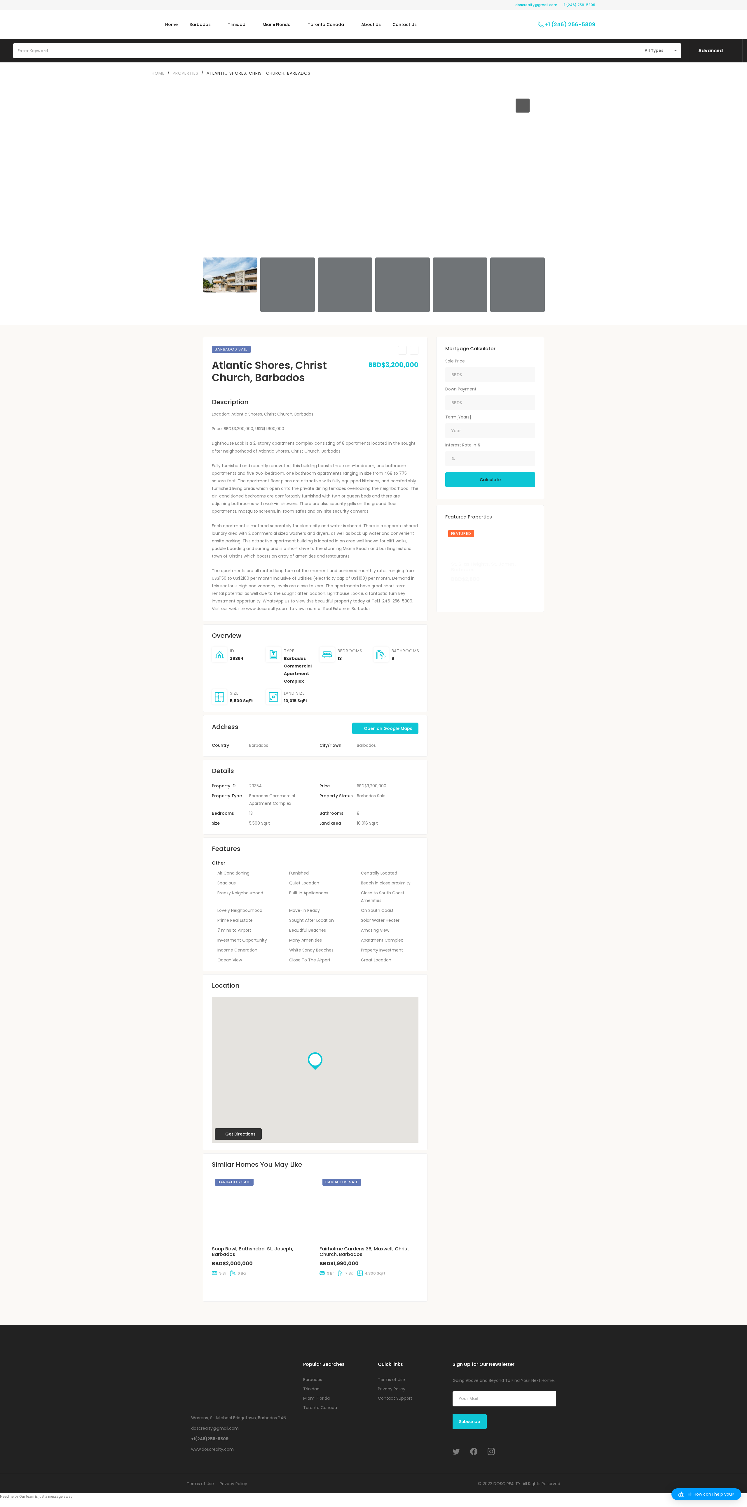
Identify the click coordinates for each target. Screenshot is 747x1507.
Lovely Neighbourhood (239, 910)
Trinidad (311, 1389)
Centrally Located (379, 873)
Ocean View (229, 960)
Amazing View (375, 930)
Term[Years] (458, 417)
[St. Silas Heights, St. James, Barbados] (490, 557)
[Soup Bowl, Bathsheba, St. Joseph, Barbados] (261, 1209)
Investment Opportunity (242, 940)
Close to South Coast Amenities (382, 896)
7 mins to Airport (234, 930)
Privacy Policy (391, 1389)
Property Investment (382, 950)
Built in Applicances (308, 893)
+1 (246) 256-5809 (578, 4)
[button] (216, 169)
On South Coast (377, 910)
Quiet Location (304, 883)
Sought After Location (311, 920)
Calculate (490, 480)
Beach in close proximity (386, 883)
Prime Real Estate (235, 920)
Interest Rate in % (463, 445)
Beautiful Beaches (307, 930)
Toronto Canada (320, 1407)
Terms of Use (391, 1379)
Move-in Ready (304, 910)
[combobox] (660, 50)
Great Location (376, 960)
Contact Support (395, 1398)
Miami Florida (316, 1398)
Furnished (299, 873)
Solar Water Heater (380, 920)
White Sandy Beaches (311, 950)
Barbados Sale (371, 796)
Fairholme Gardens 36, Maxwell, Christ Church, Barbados (364, 1251)
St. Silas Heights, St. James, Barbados (483, 567)
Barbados (366, 745)
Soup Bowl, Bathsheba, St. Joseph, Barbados (252, 1251)
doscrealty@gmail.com (536, 4)
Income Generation (237, 950)
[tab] (507, 106)
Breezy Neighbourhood (240, 893)
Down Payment (461, 389)
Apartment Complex (382, 940)
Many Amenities (305, 940)
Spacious (226, 883)
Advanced (710, 50)
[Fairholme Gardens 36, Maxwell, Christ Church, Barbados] (369, 1209)
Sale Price (455, 361)
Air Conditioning (233, 873)
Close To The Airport (310, 960)
